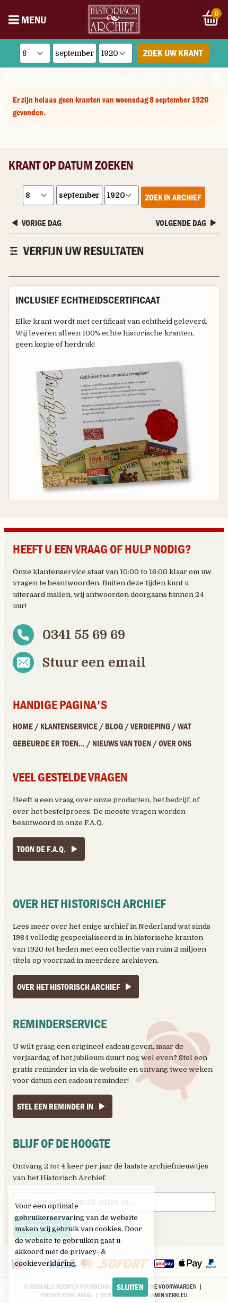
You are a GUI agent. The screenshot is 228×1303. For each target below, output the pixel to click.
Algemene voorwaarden (163, 1286)
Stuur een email (94, 662)
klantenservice (59, 572)
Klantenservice (69, 726)
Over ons (175, 743)
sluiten (130, 1287)
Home (23, 726)
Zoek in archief (173, 197)
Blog (114, 726)
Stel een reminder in (55, 1106)
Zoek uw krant (173, 53)
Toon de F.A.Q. (41, 849)
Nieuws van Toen (121, 743)
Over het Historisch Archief (68, 986)
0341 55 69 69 (83, 634)
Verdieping (150, 726)
